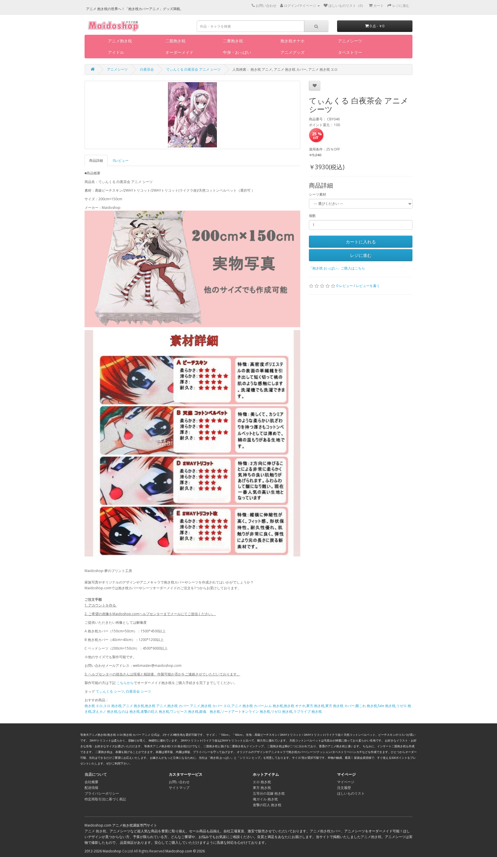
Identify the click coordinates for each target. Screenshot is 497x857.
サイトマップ (179, 787)
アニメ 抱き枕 (95, 831)
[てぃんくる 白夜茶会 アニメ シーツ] (192, 115)
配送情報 (91, 787)
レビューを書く (368, 285)
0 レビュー (344, 285)
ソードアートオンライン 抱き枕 (245, 711)
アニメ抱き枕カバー (325, 831)
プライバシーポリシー (102, 793)
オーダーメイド (179, 52)
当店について (96, 774)
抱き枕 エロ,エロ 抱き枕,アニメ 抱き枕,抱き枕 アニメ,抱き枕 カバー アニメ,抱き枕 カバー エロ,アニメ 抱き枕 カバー (174, 705)
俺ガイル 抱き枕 (265, 799)
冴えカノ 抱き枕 (104, 711)
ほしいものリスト (351, 793)
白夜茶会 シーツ (138, 691)
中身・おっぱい (237, 52)
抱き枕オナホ (292, 40)
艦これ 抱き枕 (366, 705)
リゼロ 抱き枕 (282, 711)
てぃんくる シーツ (110, 691)
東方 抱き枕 (315, 705)
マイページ (345, 781)
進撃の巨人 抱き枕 (155, 711)
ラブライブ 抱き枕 (307, 711)
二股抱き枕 (175, 40)
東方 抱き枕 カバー (340, 705)
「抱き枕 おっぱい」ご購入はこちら (337, 268)
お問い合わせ (179, 781)
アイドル (116, 52)
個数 (312, 215)
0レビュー (121, 160)
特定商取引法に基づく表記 (105, 799)
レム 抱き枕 (274, 705)
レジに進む (361, 255)
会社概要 (91, 781)
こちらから (125, 682)
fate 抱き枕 (386, 705)
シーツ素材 (317, 194)
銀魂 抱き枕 (209, 711)
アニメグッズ (292, 52)
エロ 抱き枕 (262, 781)
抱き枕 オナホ (294, 705)
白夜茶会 (147, 69)
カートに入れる (361, 241)
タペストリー (350, 52)
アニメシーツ (350, 40)
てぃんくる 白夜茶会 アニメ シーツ (193, 69)
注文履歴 (344, 787)
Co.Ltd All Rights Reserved (143, 851)
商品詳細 (96, 160)
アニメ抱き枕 (120, 40)
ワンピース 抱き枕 (184, 711)
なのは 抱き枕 (129, 711)
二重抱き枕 (233, 40)
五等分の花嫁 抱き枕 (269, 793)
